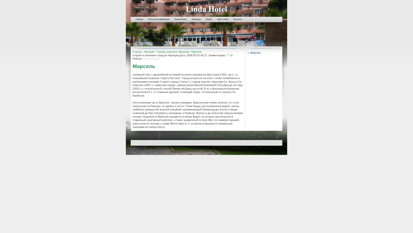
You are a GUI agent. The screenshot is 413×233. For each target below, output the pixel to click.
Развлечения (181, 19)
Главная (139, 19)
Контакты (237, 19)
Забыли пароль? (252, 8)
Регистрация (260, 5)
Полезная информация (159, 19)
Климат (209, 19)
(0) (231, 55)
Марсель (196, 51)
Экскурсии (196, 19)
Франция (149, 51)
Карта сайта (223, 19)
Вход (245, 5)
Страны (137, 51)
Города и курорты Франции (173, 51)
